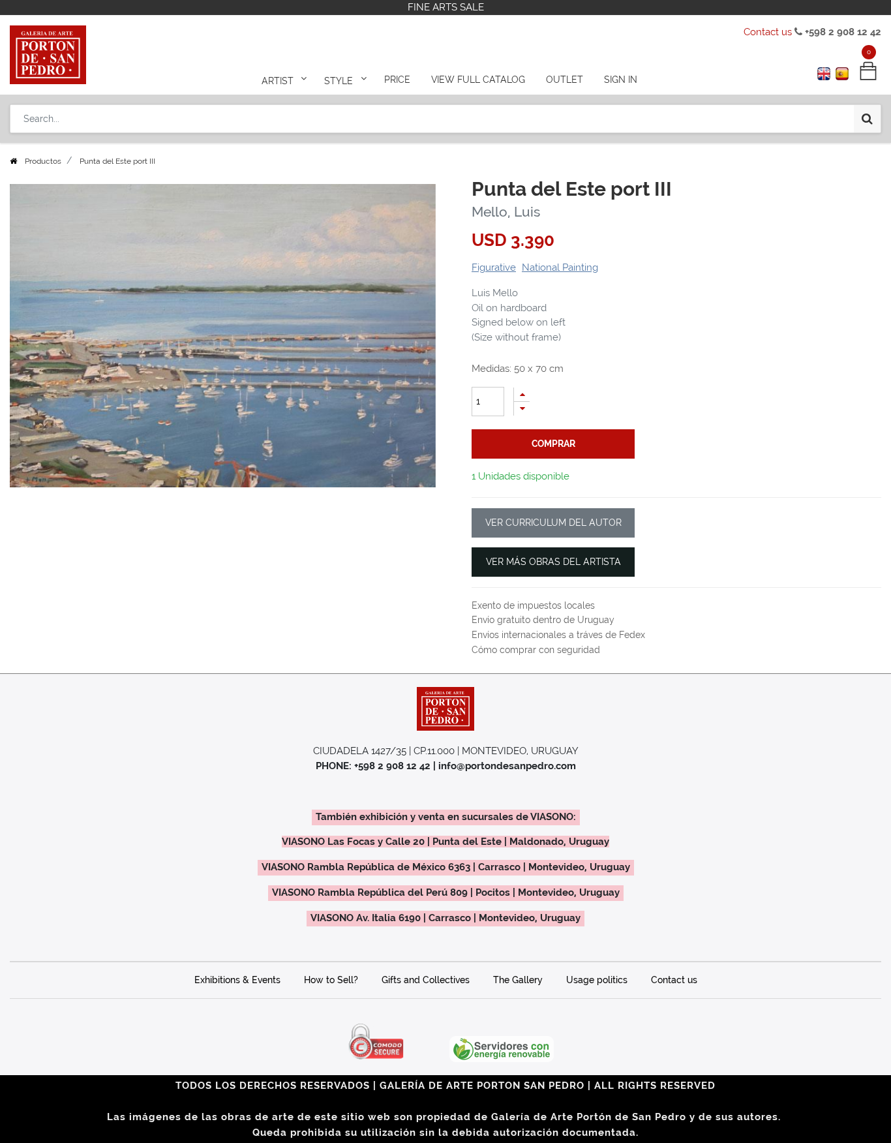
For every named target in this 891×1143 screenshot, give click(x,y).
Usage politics (596, 980)
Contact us (768, 32)
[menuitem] (397, 80)
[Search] (867, 118)
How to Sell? (331, 980)
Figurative (494, 267)
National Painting (560, 267)
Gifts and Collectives (426, 980)
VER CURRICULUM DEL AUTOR (553, 522)
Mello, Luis (506, 212)
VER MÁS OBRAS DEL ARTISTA (553, 561)
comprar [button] (553, 443)
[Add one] (522, 394)
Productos (43, 161)
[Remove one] (522, 409)
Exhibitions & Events (237, 980)
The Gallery (518, 980)
